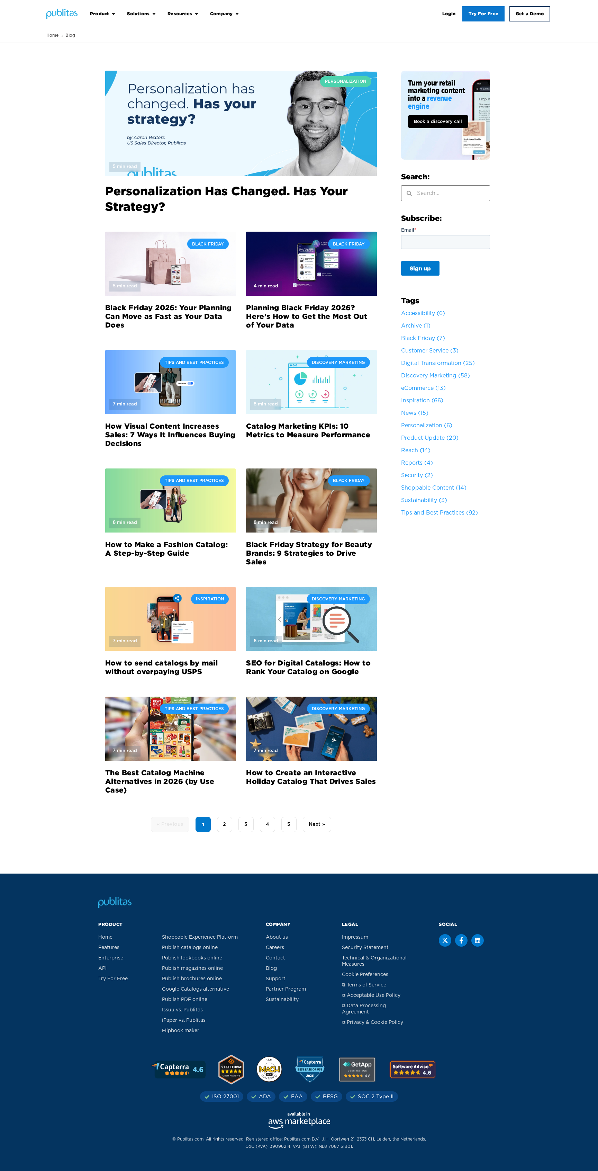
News (414, 413)
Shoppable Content (433, 488)
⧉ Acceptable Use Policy (371, 995)
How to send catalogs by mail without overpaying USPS (161, 667)
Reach (416, 450)
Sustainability (424, 500)
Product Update (430, 438)
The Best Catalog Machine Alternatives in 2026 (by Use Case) (159, 781)
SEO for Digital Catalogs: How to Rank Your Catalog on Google (308, 667)
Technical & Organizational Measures (374, 961)
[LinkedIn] (477, 940)
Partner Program (286, 989)
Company (221, 13)
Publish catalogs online (190, 947)
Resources (179, 13)
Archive (416, 326)
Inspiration (422, 400)
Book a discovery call (438, 121)
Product (99, 13)
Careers (275, 947)
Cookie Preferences (365, 974)
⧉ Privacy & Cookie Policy (372, 1022)
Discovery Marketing (435, 375)
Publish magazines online (192, 968)
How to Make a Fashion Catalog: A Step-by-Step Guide (166, 548)
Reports (417, 463)
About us (277, 937)
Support (276, 978)
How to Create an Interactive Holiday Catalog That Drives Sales (311, 776)
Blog (271, 968)
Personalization (426, 425)
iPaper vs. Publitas (184, 1020)
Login (449, 13)
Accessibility (423, 313)
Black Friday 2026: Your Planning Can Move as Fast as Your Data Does (168, 316)
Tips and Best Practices (439, 513)
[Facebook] (461, 940)
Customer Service (430, 351)
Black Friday (423, 338)
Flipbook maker (180, 1030)
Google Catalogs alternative (195, 989)
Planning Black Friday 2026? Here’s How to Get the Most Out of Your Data (306, 316)
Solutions (138, 13)
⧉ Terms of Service (364, 985)
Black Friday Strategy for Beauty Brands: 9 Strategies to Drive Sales (309, 553)
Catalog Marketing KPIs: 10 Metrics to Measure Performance (308, 430)
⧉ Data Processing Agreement (364, 1008)
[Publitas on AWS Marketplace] (299, 1120)
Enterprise (110, 958)
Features (108, 947)
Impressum (355, 937)
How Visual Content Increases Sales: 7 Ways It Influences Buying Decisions (170, 434)
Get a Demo (530, 13)
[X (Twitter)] (445, 940)
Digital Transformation (438, 363)
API (102, 968)
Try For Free (483, 13)
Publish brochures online (192, 978)
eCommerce (423, 388)
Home (52, 35)
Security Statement (365, 947)
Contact (275, 958)
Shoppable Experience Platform (200, 937)
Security (417, 475)
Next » (317, 824)
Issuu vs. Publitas (182, 1010)
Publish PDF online (184, 999)
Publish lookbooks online (192, 958)
